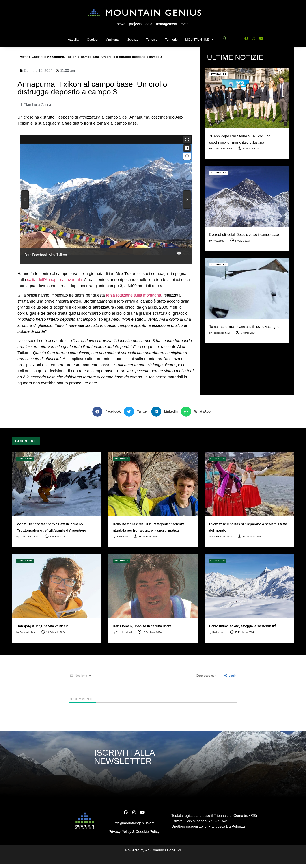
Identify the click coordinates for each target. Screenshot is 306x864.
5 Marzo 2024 (248, 332)
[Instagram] (253, 38)
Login (232, 675)
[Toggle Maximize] (187, 148)
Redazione (218, 240)
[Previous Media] (25, 199)
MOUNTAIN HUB (197, 39)
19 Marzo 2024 (250, 148)
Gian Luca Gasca (222, 148)
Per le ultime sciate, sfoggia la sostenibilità (243, 626)
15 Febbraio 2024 (152, 632)
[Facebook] (246, 38)
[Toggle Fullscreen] (187, 139)
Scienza (132, 39)
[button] (108, 412)
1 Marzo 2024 (57, 536)
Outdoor (93, 39)
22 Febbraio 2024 (251, 536)
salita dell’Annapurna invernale (54, 279)
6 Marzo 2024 (242, 240)
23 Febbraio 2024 (147, 536)
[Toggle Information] (187, 156)
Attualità (73, 39)
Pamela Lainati (27, 632)
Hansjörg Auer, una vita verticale (42, 626)
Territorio (171, 39)
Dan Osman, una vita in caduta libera (142, 626)
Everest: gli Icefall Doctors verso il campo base (244, 234)
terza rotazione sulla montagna (133, 295)
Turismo (151, 39)
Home (24, 56)
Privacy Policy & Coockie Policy (134, 832)
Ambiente (113, 39)
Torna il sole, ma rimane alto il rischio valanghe (244, 327)
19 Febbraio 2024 (55, 632)
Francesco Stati (221, 332)
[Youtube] (261, 38)
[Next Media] (187, 199)
